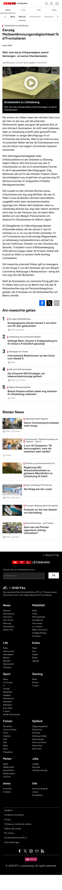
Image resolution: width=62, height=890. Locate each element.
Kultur (36, 643)
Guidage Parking (39, 633)
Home (7, 10)
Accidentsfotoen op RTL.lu (15, 838)
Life (5, 643)
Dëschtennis (8, 699)
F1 (4, 686)
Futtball (6, 689)
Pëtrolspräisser (38, 617)
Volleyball (7, 702)
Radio (54, 10)
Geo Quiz (36, 733)
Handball (7, 695)
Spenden (7, 661)
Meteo (7, 758)
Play (23, 10)
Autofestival (37, 620)
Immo (7, 783)
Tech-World (8, 620)
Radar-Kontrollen (39, 630)
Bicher (35, 658)
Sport (6, 674)
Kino (34, 651)
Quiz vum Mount (39, 743)
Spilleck (37, 721)
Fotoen (7, 721)
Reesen (6, 658)
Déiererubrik (8, 664)
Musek (35, 655)
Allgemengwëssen (40, 727)
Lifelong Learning (39, 770)
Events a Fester (10, 730)
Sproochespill (38, 739)
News (12, 17)
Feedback (8, 810)
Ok (53, 575)
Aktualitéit (7, 727)
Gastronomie (8, 651)
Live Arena (7, 683)
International (35, 17)
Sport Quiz (36, 749)
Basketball (7, 692)
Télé (39, 10)
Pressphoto (8, 752)
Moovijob (36, 767)
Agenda (35, 661)
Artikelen (7, 792)
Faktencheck (8, 627)
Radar (5, 764)
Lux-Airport (37, 627)
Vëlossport (7, 705)
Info (34, 783)
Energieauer (37, 795)
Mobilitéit (38, 605)
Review (35, 683)
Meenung (7, 624)
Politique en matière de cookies (17, 824)
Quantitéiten (8, 770)
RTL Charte (9, 833)
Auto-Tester (37, 624)
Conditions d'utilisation (14, 815)
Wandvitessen (9, 774)
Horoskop (7, 667)
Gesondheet (8, 655)
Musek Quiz (37, 730)
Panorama (48, 17)
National (22, 17)
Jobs (35, 758)
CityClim (7, 777)
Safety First (8, 630)
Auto (5, 739)
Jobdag (35, 764)
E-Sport (6, 711)
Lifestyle (7, 736)
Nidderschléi (8, 767)
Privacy (7, 820)
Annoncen (36, 636)
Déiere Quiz (37, 746)
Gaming (37, 674)
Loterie (35, 792)
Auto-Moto (8, 708)
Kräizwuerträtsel (39, 736)
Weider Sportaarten (11, 715)
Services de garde (40, 789)
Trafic (34, 614)
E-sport (35, 686)
